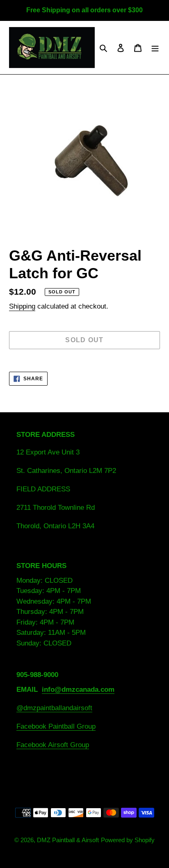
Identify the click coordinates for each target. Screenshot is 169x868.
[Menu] (155, 47)
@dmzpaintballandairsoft (54, 708)
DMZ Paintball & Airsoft (68, 839)
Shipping (22, 306)
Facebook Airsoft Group (52, 745)
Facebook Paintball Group (56, 726)
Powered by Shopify (128, 839)
